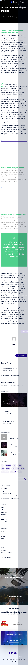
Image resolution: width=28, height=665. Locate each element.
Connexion (3, 550)
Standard (13, 471)
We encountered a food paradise (9, 373)
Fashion (3, 531)
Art (2, 465)
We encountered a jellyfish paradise (10, 375)
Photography (5, 471)
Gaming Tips (15, 468)
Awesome (8, 465)
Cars (14, 465)
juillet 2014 (4, 509)
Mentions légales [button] (8, 645)
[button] (1, 2)
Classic (20, 465)
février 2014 (4, 512)
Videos (20, 471)
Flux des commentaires (7, 555)
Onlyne (14, 661)
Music (22, 468)
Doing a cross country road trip (9, 368)
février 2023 (4, 507)
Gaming (3, 536)
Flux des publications (6, 552)
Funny (7, 468)
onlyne (14, 345)
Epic (3, 468)
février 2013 (4, 519)
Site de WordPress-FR (6, 557)
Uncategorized (4, 541)
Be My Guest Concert (6, 370)
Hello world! (4, 365)
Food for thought (5, 533)
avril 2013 (3, 514)
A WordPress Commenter (7, 385)
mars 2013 (3, 517)
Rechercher (4, 352)
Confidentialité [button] (20, 645)
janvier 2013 (4, 521)
